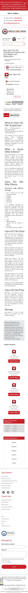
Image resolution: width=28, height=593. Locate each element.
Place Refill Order (6, 488)
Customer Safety (6, 509)
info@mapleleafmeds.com (13, 23)
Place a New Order (6, 485)
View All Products (6, 526)
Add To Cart (17, 96)
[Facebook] (3, 492)
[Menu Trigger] (24, 3)
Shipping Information (7, 500)
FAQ (3, 516)
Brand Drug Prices (6, 478)
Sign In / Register (13, 13)
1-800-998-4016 (18, 18)
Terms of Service (5, 562)
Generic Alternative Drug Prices (9, 481)
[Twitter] (8, 492)
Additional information (14, 115)
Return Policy (5, 504)
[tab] (6, 115)
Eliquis (7, 430)
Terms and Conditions (7, 507)
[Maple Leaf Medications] (14, 31)
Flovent (7, 428)
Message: (4, 550)
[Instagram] (13, 492)
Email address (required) (8, 544)
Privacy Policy (5, 502)
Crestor (14, 430)
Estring (14, 428)
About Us (4, 521)
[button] (1, 581)
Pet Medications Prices (7, 483)
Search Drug (5, 476)
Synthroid (8, 426)
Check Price (14, 361)
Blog (3, 523)
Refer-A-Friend (5, 519)
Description (6, 115)
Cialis (15, 426)
